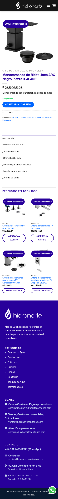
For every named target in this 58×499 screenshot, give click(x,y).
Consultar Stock (13, 290)
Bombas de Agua (16, 352)
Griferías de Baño (24, 71)
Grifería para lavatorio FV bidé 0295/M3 (13, 227)
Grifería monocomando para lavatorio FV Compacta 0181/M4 (12, 280)
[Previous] (7, 41)
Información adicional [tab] (14, 145)
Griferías (7, 71)
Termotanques (15, 387)
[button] (48, 5)
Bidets (40, 71)
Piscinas (12, 367)
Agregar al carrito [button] (14, 238)
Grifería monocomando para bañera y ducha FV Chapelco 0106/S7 (41, 280)
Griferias (12, 362)
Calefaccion (14, 357)
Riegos (11, 372)
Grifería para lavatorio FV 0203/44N (42, 227)
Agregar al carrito (18, 104)
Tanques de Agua (16, 382)
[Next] (50, 41)
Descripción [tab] (8, 138)
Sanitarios (13, 377)
